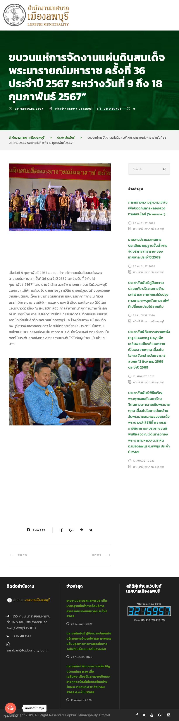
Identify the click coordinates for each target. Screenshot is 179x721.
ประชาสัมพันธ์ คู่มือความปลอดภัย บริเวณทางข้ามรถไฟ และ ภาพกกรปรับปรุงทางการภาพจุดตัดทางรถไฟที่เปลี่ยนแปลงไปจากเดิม (148, 294)
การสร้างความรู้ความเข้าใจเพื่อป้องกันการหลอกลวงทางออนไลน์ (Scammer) (147, 208)
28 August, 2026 (144, 223)
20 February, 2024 (29, 109)
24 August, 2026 (144, 315)
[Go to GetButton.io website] (10, 716)
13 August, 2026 (144, 376)
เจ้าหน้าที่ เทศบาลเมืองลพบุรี (73, 109)
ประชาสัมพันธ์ (112, 109)
